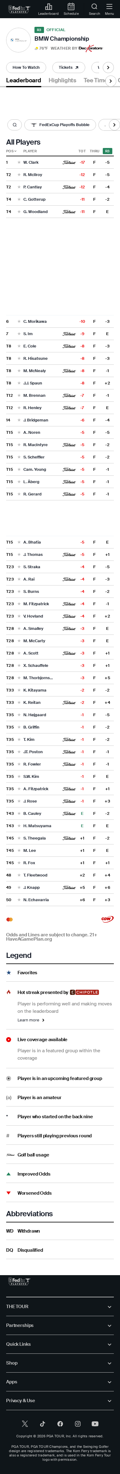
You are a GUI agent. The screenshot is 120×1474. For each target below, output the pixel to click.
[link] (19, 9)
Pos (10, 151)
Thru (94, 151)
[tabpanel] (60, 673)
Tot (82, 151)
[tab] (23, 82)
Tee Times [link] (97, 80)
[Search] (14, 125)
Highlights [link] (62, 80)
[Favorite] (19, 162)
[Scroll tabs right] (108, 67)
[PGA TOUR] (19, 1281)
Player (30, 151)
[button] (55, 48)
